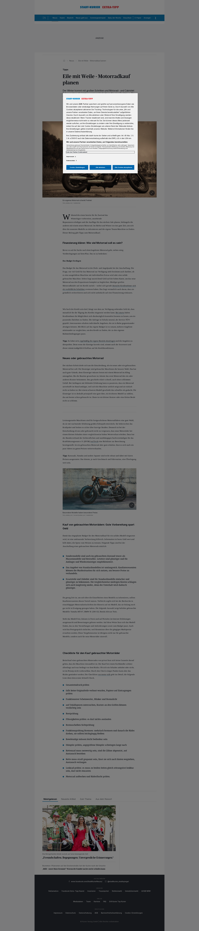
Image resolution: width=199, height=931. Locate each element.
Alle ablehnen (100, 167)
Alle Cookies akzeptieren (123, 167)
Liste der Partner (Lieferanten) (76, 152)
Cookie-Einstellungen (77, 167)
